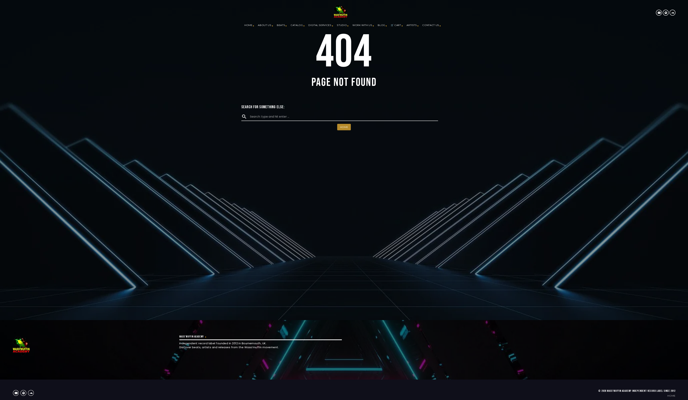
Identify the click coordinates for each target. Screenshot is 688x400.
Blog (381, 25)
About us (264, 25)
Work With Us (362, 25)
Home (248, 25)
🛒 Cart (396, 25)
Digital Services (319, 25)
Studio (342, 25)
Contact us (430, 25)
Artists (412, 25)
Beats (281, 25)
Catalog (297, 25)
